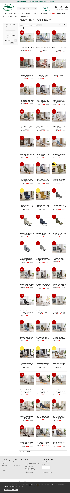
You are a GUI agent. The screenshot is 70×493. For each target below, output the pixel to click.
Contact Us (4, 470)
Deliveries (4, 467)
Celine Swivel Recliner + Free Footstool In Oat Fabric (43, 154)
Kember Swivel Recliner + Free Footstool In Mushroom (26, 417)
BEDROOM (28, 13)
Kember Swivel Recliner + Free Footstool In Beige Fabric (26, 391)
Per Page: (32, 24)
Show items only (11, 35)
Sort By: (21, 24)
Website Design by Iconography (43, 481)
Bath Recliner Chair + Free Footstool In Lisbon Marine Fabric (43, 49)
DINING (23, 13)
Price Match (4, 465)
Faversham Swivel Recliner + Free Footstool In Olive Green (59, 233)
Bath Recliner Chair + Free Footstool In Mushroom (59, 74)
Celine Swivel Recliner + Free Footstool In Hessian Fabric (43, 128)
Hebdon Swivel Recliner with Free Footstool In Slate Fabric (43, 365)
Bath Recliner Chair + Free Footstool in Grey (27, 48)
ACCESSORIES (44, 13)
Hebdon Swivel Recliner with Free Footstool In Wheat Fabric (59, 365)
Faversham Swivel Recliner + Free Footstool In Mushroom (27, 233)
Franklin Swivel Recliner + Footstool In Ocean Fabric (27, 338)
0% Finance (4, 463)
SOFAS (6, 13)
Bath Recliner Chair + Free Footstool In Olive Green (27, 101)
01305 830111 (47, 10)
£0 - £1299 (7, 29)
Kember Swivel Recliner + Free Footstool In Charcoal (43, 391)
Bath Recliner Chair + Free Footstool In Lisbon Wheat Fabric (43, 75)
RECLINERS (17, 13)
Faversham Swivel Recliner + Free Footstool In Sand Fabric (43, 259)
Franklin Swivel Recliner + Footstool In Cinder (59, 259)
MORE (63, 13)
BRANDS (59, 13)
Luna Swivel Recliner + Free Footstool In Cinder (43, 443)
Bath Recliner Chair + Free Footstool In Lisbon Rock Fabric (59, 49)
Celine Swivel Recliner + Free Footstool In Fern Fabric (27, 128)
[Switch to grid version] (59, 24)
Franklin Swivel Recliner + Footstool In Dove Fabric (27, 285)
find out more (50, 1)
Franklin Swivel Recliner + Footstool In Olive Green (43, 338)
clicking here (20, 486)
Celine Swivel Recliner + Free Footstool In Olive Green (27, 180)
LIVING (34, 13)
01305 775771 (30, 472)
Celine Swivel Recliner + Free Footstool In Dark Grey (43, 101)
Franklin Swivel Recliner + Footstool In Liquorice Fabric (27, 312)
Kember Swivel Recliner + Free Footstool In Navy (43, 417)
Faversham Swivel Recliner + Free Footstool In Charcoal (59, 207)
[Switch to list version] (63, 24)
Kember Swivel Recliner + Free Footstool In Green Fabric (59, 391)
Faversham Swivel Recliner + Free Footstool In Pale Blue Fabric (27, 259)
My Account (15, 461)
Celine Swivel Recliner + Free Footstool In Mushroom (59, 128)
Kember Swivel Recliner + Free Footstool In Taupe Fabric (26, 444)
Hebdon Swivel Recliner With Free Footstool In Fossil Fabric (27, 365)
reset (12, 42)
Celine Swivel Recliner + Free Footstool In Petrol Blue (43, 180)
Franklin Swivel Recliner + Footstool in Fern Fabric (59, 285)
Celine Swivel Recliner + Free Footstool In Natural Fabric (27, 154)
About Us (4, 461)
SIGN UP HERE (46, 467)
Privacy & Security (16, 465)
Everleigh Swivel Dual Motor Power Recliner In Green (59, 180)
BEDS (38, 13)
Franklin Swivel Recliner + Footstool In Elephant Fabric (43, 286)
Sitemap (14, 468)
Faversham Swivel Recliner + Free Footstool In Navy (43, 233)
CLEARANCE (52, 13)
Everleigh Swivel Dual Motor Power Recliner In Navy (27, 207)
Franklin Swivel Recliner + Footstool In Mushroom (43, 311)
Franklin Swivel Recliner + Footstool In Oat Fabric (59, 311)
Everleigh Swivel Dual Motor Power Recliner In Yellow (43, 207)
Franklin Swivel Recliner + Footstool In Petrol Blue (59, 338)
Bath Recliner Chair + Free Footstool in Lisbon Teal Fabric (27, 75)
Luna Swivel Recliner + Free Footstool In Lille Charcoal (59, 444)
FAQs (14, 463)
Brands (3, 468)
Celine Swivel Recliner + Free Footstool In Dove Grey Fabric (59, 101)
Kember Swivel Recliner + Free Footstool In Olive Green (59, 417)
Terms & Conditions (17, 467)
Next (28, 28)
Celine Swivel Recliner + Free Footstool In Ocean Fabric (59, 154)
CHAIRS (11, 13)
